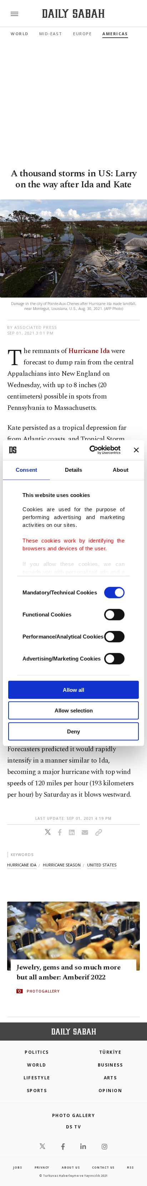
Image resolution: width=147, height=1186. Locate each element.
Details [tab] (73, 469)
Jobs (17, 1167)
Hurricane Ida (89, 351)
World (20, 34)
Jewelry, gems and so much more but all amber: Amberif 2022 (68, 972)
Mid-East (50, 34)
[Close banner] (136, 450)
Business (110, 1065)
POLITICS (37, 1052)
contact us (103, 1167)
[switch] (114, 614)
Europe (82, 34)
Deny (73, 731)
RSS (130, 1167)
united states (101, 864)
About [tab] (120, 469)
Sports (37, 1091)
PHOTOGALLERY (43, 991)
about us (71, 1167)
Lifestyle (37, 1078)
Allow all (73, 690)
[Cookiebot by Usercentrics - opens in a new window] (91, 450)
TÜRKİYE (110, 1052)
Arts (110, 1078)
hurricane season (62, 864)
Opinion (110, 1091)
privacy (42, 1167)
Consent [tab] (26, 469)
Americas (115, 34)
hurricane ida (21, 864)
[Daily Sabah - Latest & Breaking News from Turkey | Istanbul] (73, 13)
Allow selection (74, 710)
